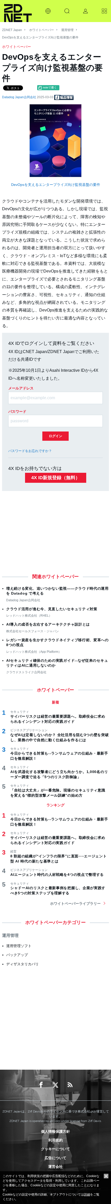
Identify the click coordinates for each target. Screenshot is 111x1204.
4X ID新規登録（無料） (55, 477)
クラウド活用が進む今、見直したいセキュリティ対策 (51, 609)
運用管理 (67, 30)
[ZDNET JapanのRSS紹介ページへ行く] (70, 1085)
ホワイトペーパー (41, 30)
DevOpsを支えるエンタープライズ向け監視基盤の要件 (55, 185)
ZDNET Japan (12, 30)
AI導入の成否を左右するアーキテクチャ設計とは (48, 624)
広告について (55, 1158)
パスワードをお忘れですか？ (30, 451)
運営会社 (55, 1167)
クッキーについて (55, 1149)
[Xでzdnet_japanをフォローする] (55, 1085)
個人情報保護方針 (55, 1131)
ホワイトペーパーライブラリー (75, 903)
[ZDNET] (18, 11)
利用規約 (55, 1140)
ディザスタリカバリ (22, 964)
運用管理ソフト (18, 946)
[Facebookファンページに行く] (41, 1085)
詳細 (87, 1194)
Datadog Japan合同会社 (19, 97)
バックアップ (17, 955)
